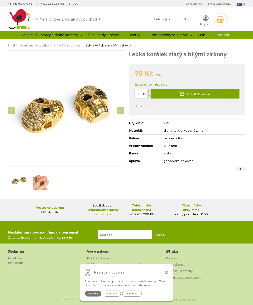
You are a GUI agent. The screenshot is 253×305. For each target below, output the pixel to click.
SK (244, 3)
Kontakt (172, 258)
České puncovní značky (183, 277)
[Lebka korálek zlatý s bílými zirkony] (66, 108)
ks (144, 94)
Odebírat (160, 234)
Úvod (11, 45)
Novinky (224, 35)
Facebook (15, 258)
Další (202, 35)
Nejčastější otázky (219, 3)
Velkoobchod (194, 3)
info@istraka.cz (22, 3)
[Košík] (220, 19)
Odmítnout (132, 293)
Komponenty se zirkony (36, 45)
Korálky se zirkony (68, 45)
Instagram (15, 263)
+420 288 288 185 (52, 3)
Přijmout (93, 293)
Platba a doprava (99, 258)
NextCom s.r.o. (189, 299)
